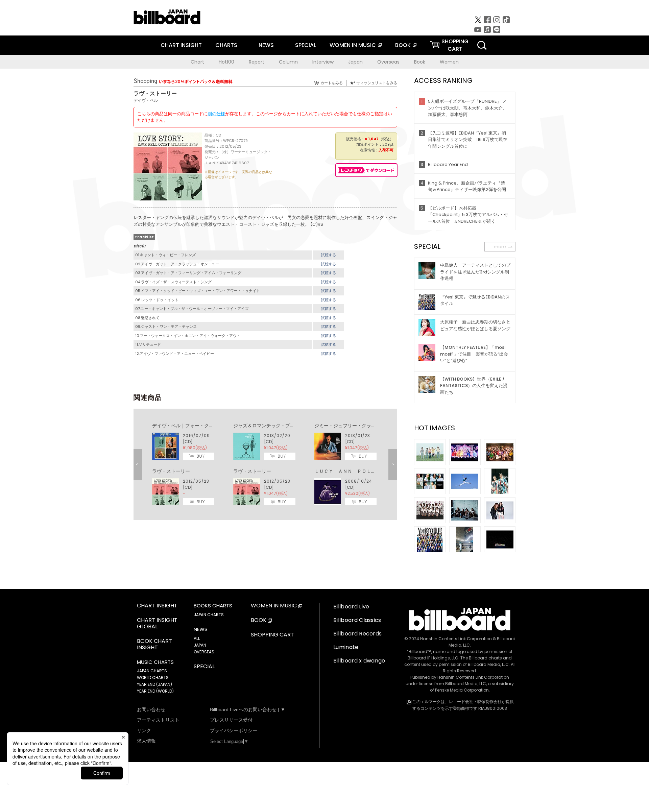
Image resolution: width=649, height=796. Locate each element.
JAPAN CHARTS (152, 671)
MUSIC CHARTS (155, 662)
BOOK (403, 45)
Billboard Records (357, 633)
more (500, 246)
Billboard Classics (357, 620)
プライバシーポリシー (233, 730)
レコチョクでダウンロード (366, 170)
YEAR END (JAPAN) (154, 684)
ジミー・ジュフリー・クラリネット (352, 425)
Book (419, 61)
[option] (265, 464)
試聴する (328, 255)
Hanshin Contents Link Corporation (456, 639)
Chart (197, 61)
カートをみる (331, 83)
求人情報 (146, 741)
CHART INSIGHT (181, 45)
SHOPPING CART (272, 635)
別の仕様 (216, 114)
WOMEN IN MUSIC (353, 45)
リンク (144, 730)
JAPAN (200, 645)
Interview (323, 61)
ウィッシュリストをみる (376, 83)
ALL (197, 638)
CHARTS (226, 45)
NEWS (266, 45)
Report (256, 61)
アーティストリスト (158, 720)
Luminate (346, 647)
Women (449, 61)
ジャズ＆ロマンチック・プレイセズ (271, 425)
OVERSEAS (204, 652)
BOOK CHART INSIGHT (154, 644)
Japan (355, 61)
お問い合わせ (151, 709)
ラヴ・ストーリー (171, 471)
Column (288, 61)
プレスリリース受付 (231, 720)
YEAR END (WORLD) (155, 691)
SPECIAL (305, 45)
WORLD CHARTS (153, 677)
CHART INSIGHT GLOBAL (157, 623)
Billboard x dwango (359, 661)
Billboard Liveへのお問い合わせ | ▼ (247, 709)
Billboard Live (351, 606)
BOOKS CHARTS (213, 606)
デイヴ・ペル (146, 100)
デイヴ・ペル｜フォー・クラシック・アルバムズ (204, 425)
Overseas (388, 61)
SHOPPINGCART (454, 45)
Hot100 (226, 61)
